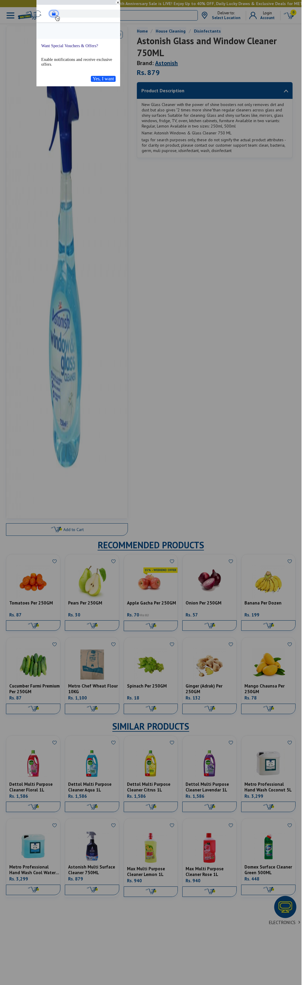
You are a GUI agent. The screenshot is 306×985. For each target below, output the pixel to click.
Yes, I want (103, 78)
